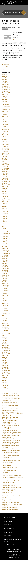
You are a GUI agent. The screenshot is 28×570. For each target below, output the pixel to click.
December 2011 (6, 328)
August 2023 (5, 116)
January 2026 (5, 86)
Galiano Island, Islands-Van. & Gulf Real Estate (12, 413)
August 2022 (5, 134)
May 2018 (4, 206)
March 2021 (5, 163)
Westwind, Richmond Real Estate (9, 507)
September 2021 (6, 153)
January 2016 (5, 251)
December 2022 (6, 128)
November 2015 (6, 255)
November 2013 (6, 290)
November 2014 (6, 272)
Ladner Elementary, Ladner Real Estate (11, 440)
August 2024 (5, 111)
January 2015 (5, 270)
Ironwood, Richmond (6, 428)
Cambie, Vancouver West (8, 407)
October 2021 (5, 151)
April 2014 (4, 282)
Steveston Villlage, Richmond (8, 489)
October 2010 (5, 352)
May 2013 (4, 300)
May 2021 (4, 159)
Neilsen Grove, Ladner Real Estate (10, 452)
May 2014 (4, 280)
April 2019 (4, 193)
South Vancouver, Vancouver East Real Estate (12, 477)
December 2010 (6, 348)
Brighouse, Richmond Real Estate (9, 402)
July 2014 (4, 278)
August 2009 (5, 375)
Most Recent (5, 74)
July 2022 (4, 136)
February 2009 (5, 385)
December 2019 (6, 180)
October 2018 (5, 198)
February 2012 (5, 325)
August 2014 (5, 277)
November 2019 (6, 181)
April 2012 (4, 322)
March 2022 (5, 143)
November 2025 (6, 89)
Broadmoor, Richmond (7, 403)
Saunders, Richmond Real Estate (9, 467)
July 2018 (4, 203)
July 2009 (4, 377)
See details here (17, 39)
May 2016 (4, 245)
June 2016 (4, 243)
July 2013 (4, 297)
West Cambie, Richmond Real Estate (10, 502)
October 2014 (5, 273)
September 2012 (6, 313)
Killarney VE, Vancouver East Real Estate (11, 432)
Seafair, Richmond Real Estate (9, 470)
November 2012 (6, 310)
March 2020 (5, 178)
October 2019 (5, 183)
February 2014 (5, 285)
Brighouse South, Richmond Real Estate (11, 398)
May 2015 (4, 263)
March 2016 (5, 248)
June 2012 (4, 318)
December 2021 (6, 148)
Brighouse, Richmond (7, 400)
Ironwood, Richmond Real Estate (9, 430)
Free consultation (7, 535)
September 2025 (6, 93)
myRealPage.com (16, 565)
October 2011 (5, 332)
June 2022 (4, 138)
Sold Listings (5, 69)
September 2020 (6, 171)
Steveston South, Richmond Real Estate (13, 27)
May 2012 (4, 320)
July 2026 (4, 76)
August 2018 (5, 201)
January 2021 (5, 166)
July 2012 (4, 317)
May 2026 (4, 79)
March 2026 (5, 83)
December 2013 (6, 288)
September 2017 (6, 218)
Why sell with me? (8, 532)
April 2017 (4, 226)
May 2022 (4, 139)
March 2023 (5, 123)
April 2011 (4, 342)
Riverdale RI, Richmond (7, 462)
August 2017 (5, 220)
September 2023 (6, 114)
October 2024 (5, 108)
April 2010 (4, 362)
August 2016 (5, 240)
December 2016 (6, 233)
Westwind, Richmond (7, 505)
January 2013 (5, 307)
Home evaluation (7, 534)
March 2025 (5, 103)
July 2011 (4, 337)
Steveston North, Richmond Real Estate (11, 480)
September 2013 (6, 293)
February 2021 (5, 164)
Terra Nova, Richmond (7, 499)
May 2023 (4, 121)
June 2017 (4, 223)
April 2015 (4, 265)
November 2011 (6, 330)
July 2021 (4, 156)
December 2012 (6, 308)
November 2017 (6, 215)
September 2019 (6, 185)
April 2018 (4, 208)
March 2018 (5, 210)
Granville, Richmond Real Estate (9, 420)
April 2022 (4, 141)
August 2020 (5, 173)
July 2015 (4, 261)
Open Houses (5, 68)
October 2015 (5, 256)
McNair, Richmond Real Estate (9, 449)
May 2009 (4, 380)
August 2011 (5, 335)
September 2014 (6, 275)
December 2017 (6, 213)
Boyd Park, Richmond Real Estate (9, 393)
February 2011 (5, 345)
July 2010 (4, 357)
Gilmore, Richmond (6, 418)
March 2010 (5, 364)
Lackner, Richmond (6, 437)
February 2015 (5, 268)
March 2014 (5, 283)
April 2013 (4, 302)
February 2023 (5, 124)
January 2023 (5, 126)
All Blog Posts (5, 64)
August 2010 (5, 355)
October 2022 (5, 131)
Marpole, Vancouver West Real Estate (10, 442)
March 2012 (5, 323)
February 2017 (5, 230)
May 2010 (4, 360)
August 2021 (5, 154)
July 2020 (4, 174)
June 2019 (4, 190)
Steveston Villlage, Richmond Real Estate (11, 490)
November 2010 (6, 350)
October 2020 (5, 170)
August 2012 (5, 315)
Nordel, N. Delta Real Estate (8, 454)
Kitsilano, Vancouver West (8, 434)
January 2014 (5, 287)
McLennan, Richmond (7, 447)
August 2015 (5, 260)
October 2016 (5, 236)
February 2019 (5, 196)
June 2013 (4, 298)
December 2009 (6, 369)
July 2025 (4, 96)
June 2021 (4, 158)
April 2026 (4, 81)
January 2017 (5, 231)
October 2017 (5, 216)
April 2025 (4, 101)
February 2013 (5, 305)
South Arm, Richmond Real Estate (9, 474)
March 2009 (5, 384)
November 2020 (6, 168)
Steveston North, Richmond (8, 479)
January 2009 (5, 387)
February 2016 (5, 250)
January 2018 (5, 211)
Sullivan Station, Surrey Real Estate (10, 494)
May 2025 (4, 99)
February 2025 (5, 104)
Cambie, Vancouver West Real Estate (10, 408)
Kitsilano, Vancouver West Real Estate (11, 435)
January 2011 (5, 347)
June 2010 (4, 359)
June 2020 (4, 176)
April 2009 (4, 382)
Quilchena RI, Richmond (7, 457)
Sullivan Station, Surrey (7, 492)
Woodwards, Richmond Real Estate (10, 509)
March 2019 (5, 195)
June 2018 (4, 205)
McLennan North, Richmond (8, 444)
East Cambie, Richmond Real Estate (10, 410)
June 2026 (4, 77)
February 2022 (5, 144)
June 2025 (4, 98)
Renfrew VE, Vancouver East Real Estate (11, 460)
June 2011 (4, 338)
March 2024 (5, 113)
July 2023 (4, 118)
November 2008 (6, 389)
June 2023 (4, 119)
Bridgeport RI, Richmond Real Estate (10, 395)
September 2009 (6, 374)
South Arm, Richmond (7, 472)
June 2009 (4, 379)
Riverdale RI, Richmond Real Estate (10, 464)
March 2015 (5, 266)
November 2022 (6, 129)
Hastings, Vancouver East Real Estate (10, 425)
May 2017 (4, 225)
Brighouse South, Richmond (8, 397)
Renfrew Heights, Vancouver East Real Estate (12, 459)
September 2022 (6, 133)
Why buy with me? (8, 521)
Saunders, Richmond (6, 465)
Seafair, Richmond (6, 469)
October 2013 (5, 292)
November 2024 (6, 106)
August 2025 (5, 94)
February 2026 (5, 84)
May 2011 (4, 340)
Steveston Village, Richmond (8, 485)
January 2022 (5, 146)
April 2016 (4, 246)
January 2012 (5, 327)
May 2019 (4, 191)
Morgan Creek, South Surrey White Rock (11, 450)
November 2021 (6, 149)
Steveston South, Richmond (8, 482)
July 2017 (4, 221)
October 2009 (5, 372)
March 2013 (5, 303)
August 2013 (5, 295)
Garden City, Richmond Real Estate (10, 417)
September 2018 (6, 200)
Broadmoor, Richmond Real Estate (10, 405)
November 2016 (6, 235)
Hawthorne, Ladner (6, 427)
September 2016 (6, 238)
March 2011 (5, 343)
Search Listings (7, 524)
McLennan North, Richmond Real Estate (11, 445)
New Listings (5, 66)
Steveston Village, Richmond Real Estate (11, 487)
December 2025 (6, 88)
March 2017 (5, 228)
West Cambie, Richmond (7, 500)
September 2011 (6, 333)
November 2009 (6, 370)
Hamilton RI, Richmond (7, 422)
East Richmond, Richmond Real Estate (10, 412)
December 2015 (6, 253)
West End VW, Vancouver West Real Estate (12, 504)
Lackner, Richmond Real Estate (9, 439)
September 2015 (6, 258)
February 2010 (5, 365)
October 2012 (5, 312)
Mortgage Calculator (8, 523)
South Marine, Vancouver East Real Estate (11, 475)
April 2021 (4, 161)
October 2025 (5, 91)
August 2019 (5, 186)
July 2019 (4, 188)
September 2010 (6, 353)
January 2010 (5, 367)
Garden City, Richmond (7, 415)
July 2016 (4, 241)
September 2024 (6, 109)
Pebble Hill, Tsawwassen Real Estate (10, 455)
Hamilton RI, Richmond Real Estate (10, 423)
